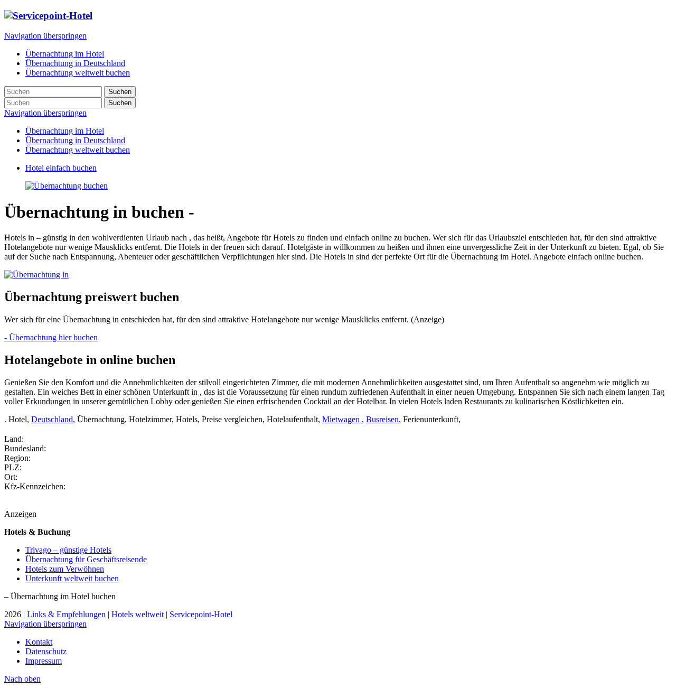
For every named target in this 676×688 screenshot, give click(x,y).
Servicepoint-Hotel (201, 614)
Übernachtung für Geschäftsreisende (86, 559)
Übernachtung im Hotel (64, 130)
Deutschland (52, 419)
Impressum (43, 660)
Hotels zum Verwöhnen (64, 568)
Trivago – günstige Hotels (68, 549)
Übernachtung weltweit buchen (77, 149)
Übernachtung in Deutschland (75, 140)
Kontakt (38, 641)
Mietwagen (342, 419)
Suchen (120, 92)
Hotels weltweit (137, 614)
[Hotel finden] (66, 185)
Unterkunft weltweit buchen (72, 578)
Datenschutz (46, 651)
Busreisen (382, 419)
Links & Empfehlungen (66, 614)
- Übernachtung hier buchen (51, 337)
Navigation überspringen (45, 35)
